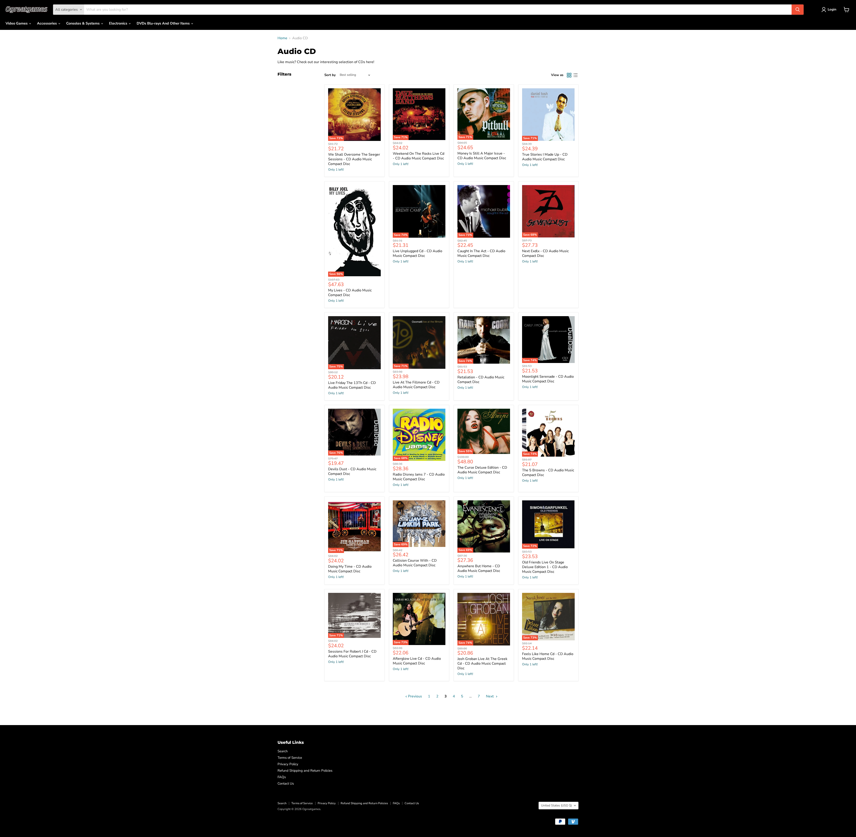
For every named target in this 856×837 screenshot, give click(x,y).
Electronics (118, 23)
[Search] (798, 9)
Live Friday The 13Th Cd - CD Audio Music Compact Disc (352, 385)
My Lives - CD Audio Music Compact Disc (350, 292)
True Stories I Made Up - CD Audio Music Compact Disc (545, 157)
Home (282, 38)
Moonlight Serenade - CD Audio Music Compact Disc (548, 379)
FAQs (282, 777)
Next (490, 696)
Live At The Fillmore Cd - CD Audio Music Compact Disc (416, 385)
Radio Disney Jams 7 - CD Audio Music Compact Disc (419, 477)
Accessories (47, 23)
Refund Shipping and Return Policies (305, 770)
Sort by (330, 75)
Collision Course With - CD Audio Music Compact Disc (415, 563)
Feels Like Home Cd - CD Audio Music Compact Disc (547, 656)
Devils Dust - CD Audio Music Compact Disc (352, 471)
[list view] (575, 75)
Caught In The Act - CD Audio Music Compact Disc (481, 253)
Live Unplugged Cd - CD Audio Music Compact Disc (417, 253)
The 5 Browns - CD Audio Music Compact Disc (548, 472)
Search (283, 751)
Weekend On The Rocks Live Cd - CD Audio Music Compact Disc (418, 156)
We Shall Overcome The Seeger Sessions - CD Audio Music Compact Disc (354, 159)
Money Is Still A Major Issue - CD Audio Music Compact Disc (481, 156)
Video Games (17, 23)
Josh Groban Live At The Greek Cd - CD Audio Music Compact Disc (482, 663)
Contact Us (286, 783)
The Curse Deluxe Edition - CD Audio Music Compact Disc (482, 470)
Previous (414, 696)
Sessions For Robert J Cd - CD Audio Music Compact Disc (352, 654)
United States (556, 805)
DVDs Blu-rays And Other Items (164, 23)
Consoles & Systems (83, 23)
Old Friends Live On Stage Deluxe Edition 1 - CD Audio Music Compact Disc (545, 567)
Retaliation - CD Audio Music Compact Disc (480, 379)
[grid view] (569, 75)
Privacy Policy (288, 764)
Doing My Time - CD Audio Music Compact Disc (350, 569)
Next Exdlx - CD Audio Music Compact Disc (545, 253)
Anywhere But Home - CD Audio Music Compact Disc (478, 568)
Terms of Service (290, 757)
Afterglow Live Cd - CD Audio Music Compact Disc (417, 661)
